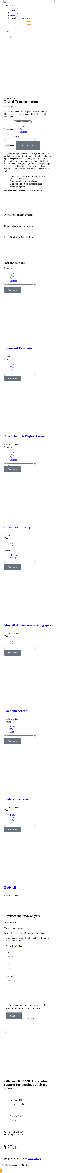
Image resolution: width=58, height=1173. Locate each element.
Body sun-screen (16, 799)
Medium (13, 555)
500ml (12, 820)
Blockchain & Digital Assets (24, 436)
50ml (12, 545)
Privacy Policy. (34, 1158)
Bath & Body (17, 190)
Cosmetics (25, 190)
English (13, 275)
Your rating (11, 945)
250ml (12, 817)
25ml (12, 543)
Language (9, 129)
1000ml (13, 815)
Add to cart (9, 146)
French (23, 129)
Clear (16, 136)
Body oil (10, 887)
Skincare (39, 190)
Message (10, 976)
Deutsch (23, 126)
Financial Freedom (18, 348)
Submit (13, 1016)
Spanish (23, 132)
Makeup (32, 190)
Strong (13, 557)
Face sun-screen (15, 711)
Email (9, 964)
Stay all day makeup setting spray (28, 625)
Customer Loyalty (17, 527)
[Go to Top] (1, 1171)
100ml (12, 726)
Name (9, 952)
